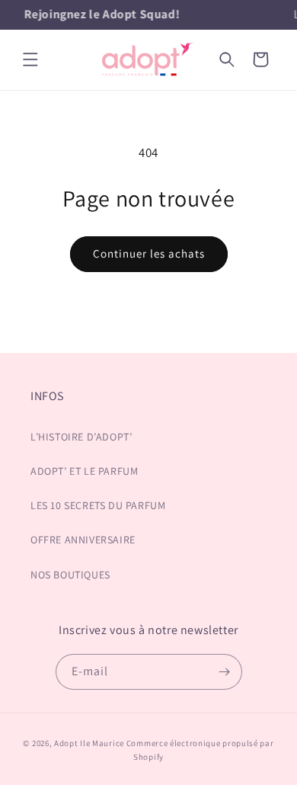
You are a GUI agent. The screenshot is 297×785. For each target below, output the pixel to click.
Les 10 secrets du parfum (97, 505)
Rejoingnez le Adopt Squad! (102, 14)
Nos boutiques (70, 575)
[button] (30, 59)
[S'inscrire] (224, 672)
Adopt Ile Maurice (89, 743)
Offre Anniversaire (83, 539)
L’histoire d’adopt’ (81, 437)
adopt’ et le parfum (84, 471)
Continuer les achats (149, 253)
